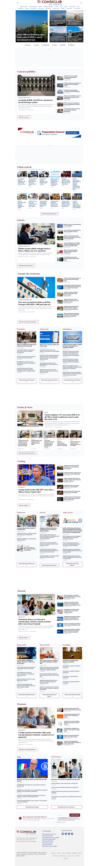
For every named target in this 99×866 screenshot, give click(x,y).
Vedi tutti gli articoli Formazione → (26, 380)
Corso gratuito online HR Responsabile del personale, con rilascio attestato (21, 181)
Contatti (58, 853)
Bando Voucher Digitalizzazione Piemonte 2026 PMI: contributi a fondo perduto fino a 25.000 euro (72, 367)
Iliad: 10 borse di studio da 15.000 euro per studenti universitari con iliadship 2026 (49, 662)
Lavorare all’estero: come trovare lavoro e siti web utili (64, 783)
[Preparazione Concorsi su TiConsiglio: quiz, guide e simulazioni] (49, 133)
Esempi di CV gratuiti (47, 835)
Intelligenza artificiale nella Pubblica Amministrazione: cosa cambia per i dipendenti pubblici (48, 529)
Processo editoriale (66, 853)
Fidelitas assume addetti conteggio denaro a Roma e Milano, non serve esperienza (34, 249)
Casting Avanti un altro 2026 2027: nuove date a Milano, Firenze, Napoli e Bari (36, 490)
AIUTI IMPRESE (33, 8)
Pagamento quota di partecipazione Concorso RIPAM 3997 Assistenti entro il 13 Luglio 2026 (72, 557)
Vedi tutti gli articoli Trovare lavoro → (67, 807)
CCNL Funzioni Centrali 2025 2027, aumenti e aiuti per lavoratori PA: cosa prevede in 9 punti (49, 544)
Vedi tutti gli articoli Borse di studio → (49, 695)
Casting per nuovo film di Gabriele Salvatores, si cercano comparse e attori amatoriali (71, 467)
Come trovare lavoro (47, 844)
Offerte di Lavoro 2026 (24, 246)
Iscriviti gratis (75, 815)
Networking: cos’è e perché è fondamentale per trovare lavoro (65, 779)
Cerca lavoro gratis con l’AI (48, 839)
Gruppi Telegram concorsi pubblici (50, 837)
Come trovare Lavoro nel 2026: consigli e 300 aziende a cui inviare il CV (26, 534)
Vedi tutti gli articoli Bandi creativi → (26, 695)
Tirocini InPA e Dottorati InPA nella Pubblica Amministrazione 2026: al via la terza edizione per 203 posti (49, 550)
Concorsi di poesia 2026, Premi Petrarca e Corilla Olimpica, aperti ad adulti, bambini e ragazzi (26, 686)
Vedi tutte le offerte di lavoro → (26, 265)
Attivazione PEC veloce (48, 841)
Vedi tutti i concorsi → (24, 117)
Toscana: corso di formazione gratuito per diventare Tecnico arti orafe (26, 357)
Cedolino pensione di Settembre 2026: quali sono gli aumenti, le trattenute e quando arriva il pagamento (36, 734)
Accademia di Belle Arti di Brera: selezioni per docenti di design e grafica (35, 101)
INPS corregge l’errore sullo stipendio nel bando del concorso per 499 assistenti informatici (72, 537)
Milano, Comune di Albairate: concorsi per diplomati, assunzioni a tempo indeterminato (72, 97)
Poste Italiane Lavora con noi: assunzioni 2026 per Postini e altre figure (71, 258)
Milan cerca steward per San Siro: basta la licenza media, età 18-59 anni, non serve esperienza (72, 237)
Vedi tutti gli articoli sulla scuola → (27, 453)
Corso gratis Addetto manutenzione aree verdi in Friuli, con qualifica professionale (26, 351)
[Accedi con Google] (17, 3)
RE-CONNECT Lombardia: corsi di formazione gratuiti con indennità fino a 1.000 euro (26, 363)
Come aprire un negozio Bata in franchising (70, 677)
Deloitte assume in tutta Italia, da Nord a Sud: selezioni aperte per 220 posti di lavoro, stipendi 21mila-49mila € (72, 286)
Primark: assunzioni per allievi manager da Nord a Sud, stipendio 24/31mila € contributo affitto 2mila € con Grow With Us (77, 184)
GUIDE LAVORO (69, 8)
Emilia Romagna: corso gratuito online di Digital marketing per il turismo (43, 204)
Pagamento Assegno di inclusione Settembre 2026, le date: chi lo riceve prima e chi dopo (49, 371)
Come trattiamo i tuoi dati (60, 822)
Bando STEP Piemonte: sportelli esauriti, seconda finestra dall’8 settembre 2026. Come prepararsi (71, 360)
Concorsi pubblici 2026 (24, 97)
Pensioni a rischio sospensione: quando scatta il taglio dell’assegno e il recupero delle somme (72, 742)
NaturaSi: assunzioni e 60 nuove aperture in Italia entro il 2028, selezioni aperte (71, 294)
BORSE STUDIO (48, 8)
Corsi (61, 6)
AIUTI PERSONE (41, 8)
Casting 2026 (21, 487)
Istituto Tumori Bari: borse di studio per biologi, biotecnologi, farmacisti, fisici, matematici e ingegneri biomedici (49, 668)
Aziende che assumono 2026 (25, 299)
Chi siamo (53, 853)
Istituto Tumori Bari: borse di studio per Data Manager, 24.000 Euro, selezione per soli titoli (49, 688)
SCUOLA (46, 412)
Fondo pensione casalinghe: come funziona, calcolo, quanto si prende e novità (72, 730)
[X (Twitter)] (66, 834)
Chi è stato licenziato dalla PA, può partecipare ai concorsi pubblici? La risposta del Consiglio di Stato (31, 796)
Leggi (78, 6)
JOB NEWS (27, 8)
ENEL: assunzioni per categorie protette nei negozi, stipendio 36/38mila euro (71, 251)
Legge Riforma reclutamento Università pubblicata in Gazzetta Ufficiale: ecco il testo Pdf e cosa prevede (32, 790)
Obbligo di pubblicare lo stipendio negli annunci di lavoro (26, 539)
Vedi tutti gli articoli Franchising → (72, 695)
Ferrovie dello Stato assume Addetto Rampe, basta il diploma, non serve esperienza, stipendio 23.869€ (72, 244)
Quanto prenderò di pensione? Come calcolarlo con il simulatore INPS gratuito (72, 715)
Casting (56, 6)
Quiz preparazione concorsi (49, 834)
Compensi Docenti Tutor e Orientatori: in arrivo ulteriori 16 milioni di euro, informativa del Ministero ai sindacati (23, 443)
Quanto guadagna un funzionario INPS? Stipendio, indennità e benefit (49, 556)
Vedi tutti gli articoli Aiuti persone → (49, 380)
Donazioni (66, 858)
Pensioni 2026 (21, 730)
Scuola (40, 6)
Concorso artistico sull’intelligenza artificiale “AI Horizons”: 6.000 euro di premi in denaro (26, 662)
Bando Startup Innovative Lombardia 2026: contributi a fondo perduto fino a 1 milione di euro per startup (72, 374)
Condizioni (77, 856)
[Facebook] (63, 834)
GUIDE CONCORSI (77, 8)
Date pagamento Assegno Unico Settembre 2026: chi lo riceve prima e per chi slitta (49, 364)
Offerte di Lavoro (23, 6)
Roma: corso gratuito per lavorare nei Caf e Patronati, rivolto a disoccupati (26, 345)
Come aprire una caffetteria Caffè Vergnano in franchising (70, 661)
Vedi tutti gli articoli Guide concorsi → (72, 564)
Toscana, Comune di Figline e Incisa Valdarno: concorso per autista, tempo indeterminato (66, 204)
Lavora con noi (70, 856)
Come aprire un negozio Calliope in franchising (71, 671)
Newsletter (74, 853)
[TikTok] (69, 834)
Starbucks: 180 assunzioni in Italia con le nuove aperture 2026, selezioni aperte (72, 279)
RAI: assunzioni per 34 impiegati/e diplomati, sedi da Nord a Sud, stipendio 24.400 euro (33, 182)
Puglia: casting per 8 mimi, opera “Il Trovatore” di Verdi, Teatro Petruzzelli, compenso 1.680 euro (72, 480)
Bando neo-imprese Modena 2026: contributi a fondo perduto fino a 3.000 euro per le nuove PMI (55, 182)
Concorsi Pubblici (33, 6)
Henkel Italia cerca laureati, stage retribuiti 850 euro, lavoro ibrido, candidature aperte (71, 611)
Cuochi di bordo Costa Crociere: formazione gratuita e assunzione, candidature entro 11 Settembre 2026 (26, 370)
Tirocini (65, 6)
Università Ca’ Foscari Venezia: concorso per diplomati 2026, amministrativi (71, 77)
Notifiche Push (62, 856)
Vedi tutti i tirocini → (24, 637)
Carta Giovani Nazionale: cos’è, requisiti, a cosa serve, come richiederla (49, 350)
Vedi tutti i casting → (24, 505)
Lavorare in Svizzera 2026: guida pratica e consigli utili (64, 787)
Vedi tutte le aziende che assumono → (28, 321)
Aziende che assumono (48, 6)
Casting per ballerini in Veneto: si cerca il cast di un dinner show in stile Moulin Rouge (66, 181)
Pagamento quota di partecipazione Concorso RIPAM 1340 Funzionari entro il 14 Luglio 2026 (72, 551)
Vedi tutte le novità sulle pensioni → (27, 749)
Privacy (79, 853)
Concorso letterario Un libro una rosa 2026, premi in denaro (26, 679)
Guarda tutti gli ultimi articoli (49, 213)
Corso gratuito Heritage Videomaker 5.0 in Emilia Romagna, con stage (44, 181)
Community (55, 856)
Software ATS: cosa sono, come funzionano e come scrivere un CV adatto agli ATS (33, 204)
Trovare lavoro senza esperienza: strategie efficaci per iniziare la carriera (66, 797)
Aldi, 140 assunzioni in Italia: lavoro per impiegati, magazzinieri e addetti (22, 204)
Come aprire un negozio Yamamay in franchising (71, 666)
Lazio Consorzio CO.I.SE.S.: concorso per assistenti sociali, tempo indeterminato (72, 110)
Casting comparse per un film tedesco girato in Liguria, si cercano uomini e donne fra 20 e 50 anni (72, 498)
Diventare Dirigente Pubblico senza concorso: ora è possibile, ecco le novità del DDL (32, 801)
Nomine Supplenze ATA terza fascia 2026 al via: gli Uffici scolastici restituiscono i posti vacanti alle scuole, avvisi (62, 416)
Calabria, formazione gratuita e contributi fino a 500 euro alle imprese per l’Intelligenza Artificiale (72, 346)
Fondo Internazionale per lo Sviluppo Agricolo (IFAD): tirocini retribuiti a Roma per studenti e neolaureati (72, 631)
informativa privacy (64, 817)
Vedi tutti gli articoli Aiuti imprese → (72, 380)
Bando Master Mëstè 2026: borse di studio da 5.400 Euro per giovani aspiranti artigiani (48, 682)
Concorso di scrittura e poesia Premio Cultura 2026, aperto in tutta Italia (26, 668)
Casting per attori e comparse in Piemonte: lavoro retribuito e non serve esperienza (55, 204)
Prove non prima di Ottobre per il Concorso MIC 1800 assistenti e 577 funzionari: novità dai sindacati (71, 544)
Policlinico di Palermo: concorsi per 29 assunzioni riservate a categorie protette (72, 84)
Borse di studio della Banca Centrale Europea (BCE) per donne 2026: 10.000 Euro (49, 675)
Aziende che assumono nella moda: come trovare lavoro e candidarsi (65, 792)
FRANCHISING (20, 8)
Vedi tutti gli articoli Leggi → (32, 807)
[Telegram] (72, 834)
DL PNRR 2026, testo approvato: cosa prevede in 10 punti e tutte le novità (31, 785)
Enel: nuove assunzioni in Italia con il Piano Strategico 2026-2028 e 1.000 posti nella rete (34, 303)
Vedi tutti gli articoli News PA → (49, 565)
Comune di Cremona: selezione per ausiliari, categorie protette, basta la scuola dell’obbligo (77, 204)
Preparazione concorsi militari (49, 846)
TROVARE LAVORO (56, 8)
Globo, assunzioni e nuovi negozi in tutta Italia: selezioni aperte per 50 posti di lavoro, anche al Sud (71, 315)
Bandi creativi (72, 6)
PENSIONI (63, 8)
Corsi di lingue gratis (47, 842)
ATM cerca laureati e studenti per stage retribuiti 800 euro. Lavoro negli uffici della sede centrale (72, 597)
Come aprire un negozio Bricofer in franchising (71, 682)
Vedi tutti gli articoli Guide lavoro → (27, 564)
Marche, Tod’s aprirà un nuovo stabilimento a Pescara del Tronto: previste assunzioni (71, 301)
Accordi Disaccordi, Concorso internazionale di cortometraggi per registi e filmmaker (25, 674)
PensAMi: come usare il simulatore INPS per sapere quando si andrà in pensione (71, 723)
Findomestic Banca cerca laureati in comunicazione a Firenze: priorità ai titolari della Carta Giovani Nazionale (34, 621)
